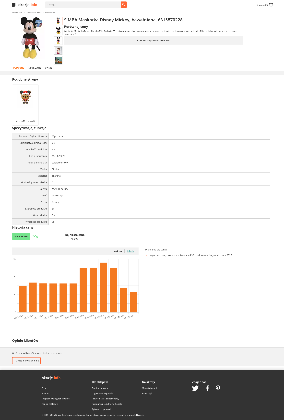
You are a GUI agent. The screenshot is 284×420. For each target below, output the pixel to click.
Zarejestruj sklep (100, 388)
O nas (44, 388)
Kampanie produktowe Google (107, 403)
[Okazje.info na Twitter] (195, 388)
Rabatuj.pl (147, 393)
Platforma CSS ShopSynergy (105, 398)
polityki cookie (137, 415)
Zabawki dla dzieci (33, 12)
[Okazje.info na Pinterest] (218, 388)
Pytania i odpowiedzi (102, 409)
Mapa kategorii (149, 388)
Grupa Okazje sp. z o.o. (65, 415)
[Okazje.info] (29, 5)
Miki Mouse (50, 12)
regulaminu (121, 415)
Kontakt (46, 393)
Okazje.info (17, 12)
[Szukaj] (85, 2)
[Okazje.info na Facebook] (207, 388)
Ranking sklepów (50, 403)
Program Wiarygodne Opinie (56, 398)
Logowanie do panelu (102, 393)
